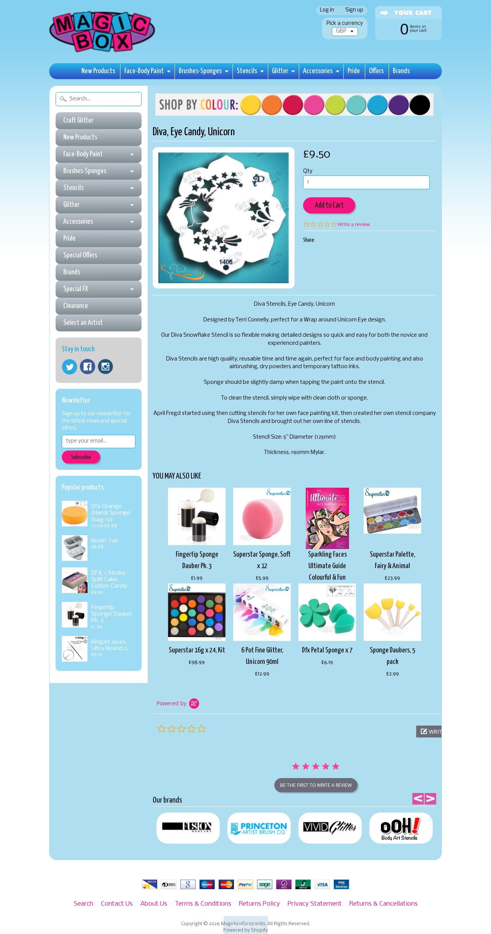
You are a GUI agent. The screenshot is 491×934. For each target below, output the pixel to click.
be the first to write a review (316, 785)
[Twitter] (69, 367)
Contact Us (117, 904)
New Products (98, 71)
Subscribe (81, 457)
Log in (327, 10)
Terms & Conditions (203, 904)
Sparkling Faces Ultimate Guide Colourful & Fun (327, 566)
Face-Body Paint (144, 71)
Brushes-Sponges (200, 71)
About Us (153, 904)
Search (83, 904)
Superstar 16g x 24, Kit (197, 650)
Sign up (354, 10)
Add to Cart (329, 205)
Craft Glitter (78, 120)
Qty (307, 171)
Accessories (318, 71)
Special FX (75, 289)
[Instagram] (105, 366)
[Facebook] (87, 366)
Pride (354, 71)
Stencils (247, 71)
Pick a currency (344, 23)
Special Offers (80, 255)
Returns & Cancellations (383, 904)
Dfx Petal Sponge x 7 (327, 650)
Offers (376, 71)
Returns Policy (259, 904)
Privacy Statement (315, 904)
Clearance (75, 306)
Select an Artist (83, 322)
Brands (401, 71)
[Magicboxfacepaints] (103, 52)
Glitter (280, 71)
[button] (246, 925)
